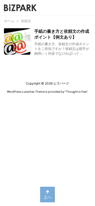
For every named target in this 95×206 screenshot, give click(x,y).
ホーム (9, 21)
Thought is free (76, 91)
